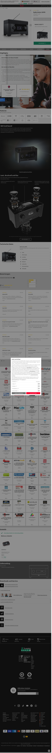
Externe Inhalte (14, 390)
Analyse (13, 383)
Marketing (13, 386)
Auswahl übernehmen (19, 393)
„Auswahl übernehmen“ (34, 374)
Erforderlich (14, 381)
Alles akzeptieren (33, 393)
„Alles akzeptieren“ (32, 370)
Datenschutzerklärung (15, 379)
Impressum (23, 379)
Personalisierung (14, 388)
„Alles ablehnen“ (29, 367)
